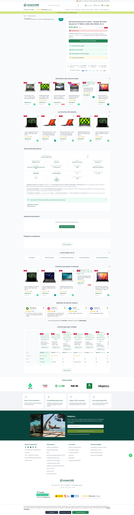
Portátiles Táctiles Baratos (67, 257)
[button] (43, 9)
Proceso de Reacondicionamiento (33, 457)
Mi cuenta (71, 455)
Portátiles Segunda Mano (102, 257)
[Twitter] (28, 447)
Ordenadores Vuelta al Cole (53, 463)
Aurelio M (96, 308)
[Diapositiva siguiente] (62, 20)
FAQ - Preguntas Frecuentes (32, 455)
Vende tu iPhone (50, 468)
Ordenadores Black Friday (53, 458)
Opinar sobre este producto (67, 226)
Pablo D (53, 308)
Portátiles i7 (32, 257)
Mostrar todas (67, 370)
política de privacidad (84, 434)
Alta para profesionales (52, 450)
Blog (48, 452)
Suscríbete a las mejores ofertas (86, 431)
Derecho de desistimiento (75, 447)
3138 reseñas (82, 320)
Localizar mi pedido (73, 452)
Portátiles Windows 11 (84, 257)
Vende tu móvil (50, 471)
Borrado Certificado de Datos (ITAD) (56, 455)
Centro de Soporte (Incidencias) (33, 449)
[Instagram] (33, 447)
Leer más (71, 36)
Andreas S (75, 308)
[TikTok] (36, 447)
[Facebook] (25, 447)
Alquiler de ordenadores (52, 447)
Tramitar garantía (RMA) (74, 460)
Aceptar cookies (80, 512)
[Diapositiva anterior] (26, 20)
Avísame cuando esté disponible (88, 40)
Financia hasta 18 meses (96, 452)
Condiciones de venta (96, 450)
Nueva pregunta (67, 244)
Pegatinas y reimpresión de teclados (55, 465)
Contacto (27, 452)
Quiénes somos (28, 460)
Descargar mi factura (74, 450)
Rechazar (52, 512)
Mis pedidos (71, 458)
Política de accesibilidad (96, 455)
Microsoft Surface (49, 257)
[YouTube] (30, 447)
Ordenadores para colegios (53, 460)
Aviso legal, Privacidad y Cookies (99, 447)
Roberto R (32, 308)
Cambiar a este (44, 347)
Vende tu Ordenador (52, 473)
